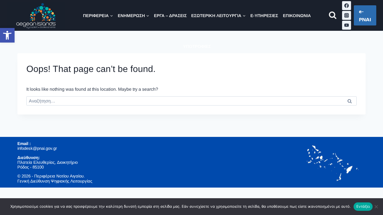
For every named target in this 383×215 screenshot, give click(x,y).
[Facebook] (346, 5)
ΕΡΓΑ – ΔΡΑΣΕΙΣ (170, 15)
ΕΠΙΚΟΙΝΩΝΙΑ (297, 15)
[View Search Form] (332, 15)
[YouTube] (346, 25)
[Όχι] (376, 206)
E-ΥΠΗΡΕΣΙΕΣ (264, 15)
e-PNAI (365, 15)
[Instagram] (346, 15)
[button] (7, 35)
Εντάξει (363, 206)
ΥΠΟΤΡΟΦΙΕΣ (197, 46)
